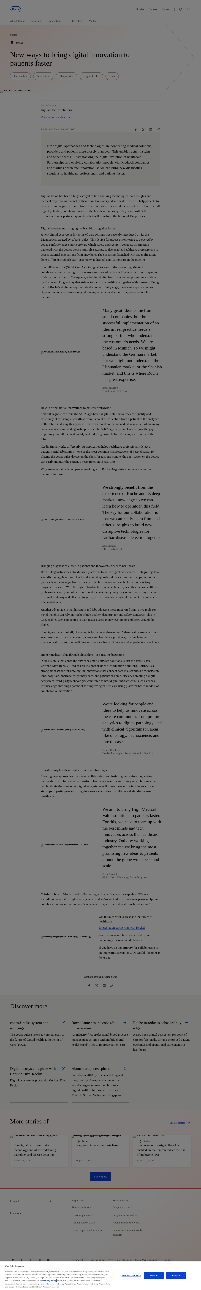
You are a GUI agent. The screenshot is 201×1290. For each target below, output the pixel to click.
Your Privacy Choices (131, 1275)
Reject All (153, 1275)
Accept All (176, 1275)
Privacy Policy (49, 1280)
